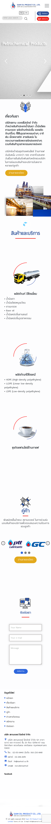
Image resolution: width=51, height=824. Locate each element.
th (21, 12)
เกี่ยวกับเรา (10, 702)
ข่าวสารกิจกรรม (13, 716)
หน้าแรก (9, 697)
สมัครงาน (45, 19)
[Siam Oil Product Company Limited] (25, 5)
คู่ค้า (8, 712)
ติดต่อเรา (45, 13)
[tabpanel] (15, 543)
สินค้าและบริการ (12, 707)
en (26, 12)
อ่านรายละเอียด (16, 172)
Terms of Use (18, 821)
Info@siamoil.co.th (35, 821)
